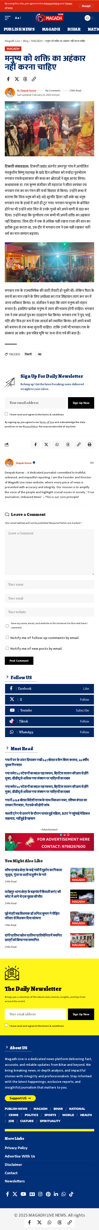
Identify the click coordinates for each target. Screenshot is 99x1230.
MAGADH (13, 49)
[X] (49, 700)
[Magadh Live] (49, 18)
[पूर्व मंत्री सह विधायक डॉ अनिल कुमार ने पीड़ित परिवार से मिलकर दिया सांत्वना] (82, 918)
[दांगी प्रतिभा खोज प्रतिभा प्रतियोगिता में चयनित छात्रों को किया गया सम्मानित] (82, 940)
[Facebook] (49, 689)
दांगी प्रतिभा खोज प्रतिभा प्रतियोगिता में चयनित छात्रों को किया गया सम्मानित (33, 937)
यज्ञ (39, 354)
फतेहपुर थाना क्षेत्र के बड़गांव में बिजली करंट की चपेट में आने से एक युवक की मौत (33, 894)
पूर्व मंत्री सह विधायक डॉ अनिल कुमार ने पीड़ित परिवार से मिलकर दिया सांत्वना (32, 915)
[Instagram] (40, 1194)
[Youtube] (49, 711)
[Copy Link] (34, 79)
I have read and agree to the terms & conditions (37, 414)
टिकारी (28, 354)
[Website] (92, 463)
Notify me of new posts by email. (36, 649)
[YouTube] (23, 1194)
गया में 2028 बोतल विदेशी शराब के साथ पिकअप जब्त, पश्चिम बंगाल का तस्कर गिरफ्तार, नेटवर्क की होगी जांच (46, 802)
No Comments (53, 90)
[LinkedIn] (56, 1194)
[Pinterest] (48, 1194)
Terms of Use (47, 422)
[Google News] (32, 1194)
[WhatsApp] (49, 732)
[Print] (89, 444)
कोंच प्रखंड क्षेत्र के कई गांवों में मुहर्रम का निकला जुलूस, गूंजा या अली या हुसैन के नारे (33, 872)
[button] (86, 5)
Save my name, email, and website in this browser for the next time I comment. (49, 625)
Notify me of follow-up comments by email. (44, 638)
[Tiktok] (49, 721)
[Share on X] (16, 79)
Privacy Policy (51, 3)
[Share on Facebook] (8, 79)
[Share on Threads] (25, 79)
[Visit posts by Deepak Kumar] (10, 93)
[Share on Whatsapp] (49, 1222)
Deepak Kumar (28, 90)
